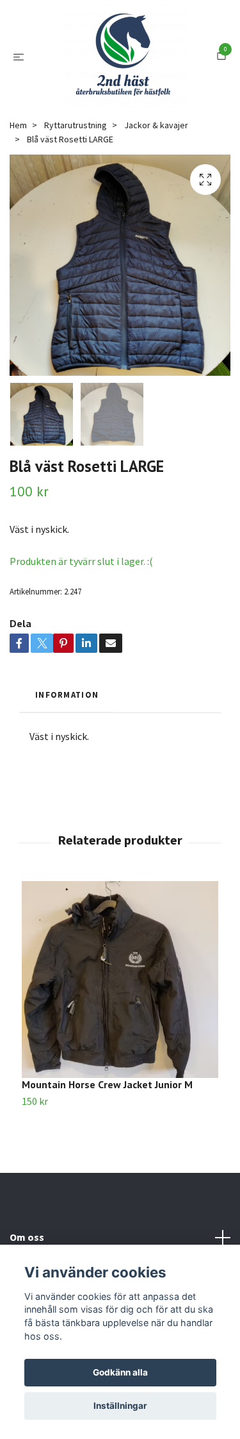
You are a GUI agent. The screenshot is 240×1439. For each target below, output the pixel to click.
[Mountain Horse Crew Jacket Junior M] (120, 1046)
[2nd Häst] (133, 82)
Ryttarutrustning (75, 193)
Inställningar (120, 1406)
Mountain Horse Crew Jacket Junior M (107, 1151)
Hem (18, 193)
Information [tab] (67, 762)
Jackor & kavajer (156, 193)
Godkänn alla (120, 1372)
